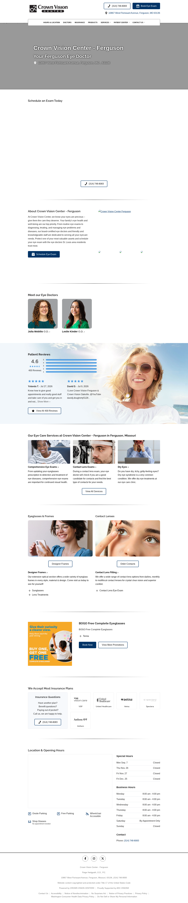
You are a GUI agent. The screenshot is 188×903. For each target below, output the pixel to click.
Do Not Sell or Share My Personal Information (117, 896)
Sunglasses (38, 590)
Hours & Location (51, 22)
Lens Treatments (40, 595)
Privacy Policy (141, 893)
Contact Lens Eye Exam (111, 590)
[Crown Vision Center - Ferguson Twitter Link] (103, 859)
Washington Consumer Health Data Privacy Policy (72, 896)
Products (92, 22)
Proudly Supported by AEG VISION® (113, 888)
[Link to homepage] (55, 8)
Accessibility (56, 893)
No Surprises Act (98, 893)
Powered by (76, 888)
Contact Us (138, 22)
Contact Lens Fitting (106, 572)
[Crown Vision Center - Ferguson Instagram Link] (94, 859)
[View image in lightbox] (114, 211)
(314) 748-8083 (131, 840)
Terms (86, 636)
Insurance (80, 22)
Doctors (67, 22)
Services (105, 22)
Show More (43, 401)
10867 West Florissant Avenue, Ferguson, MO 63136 (134, 13)
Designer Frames (37, 572)
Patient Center (121, 22)
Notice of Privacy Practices (120, 893)
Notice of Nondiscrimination (76, 893)
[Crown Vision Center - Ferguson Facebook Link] (85, 859)
